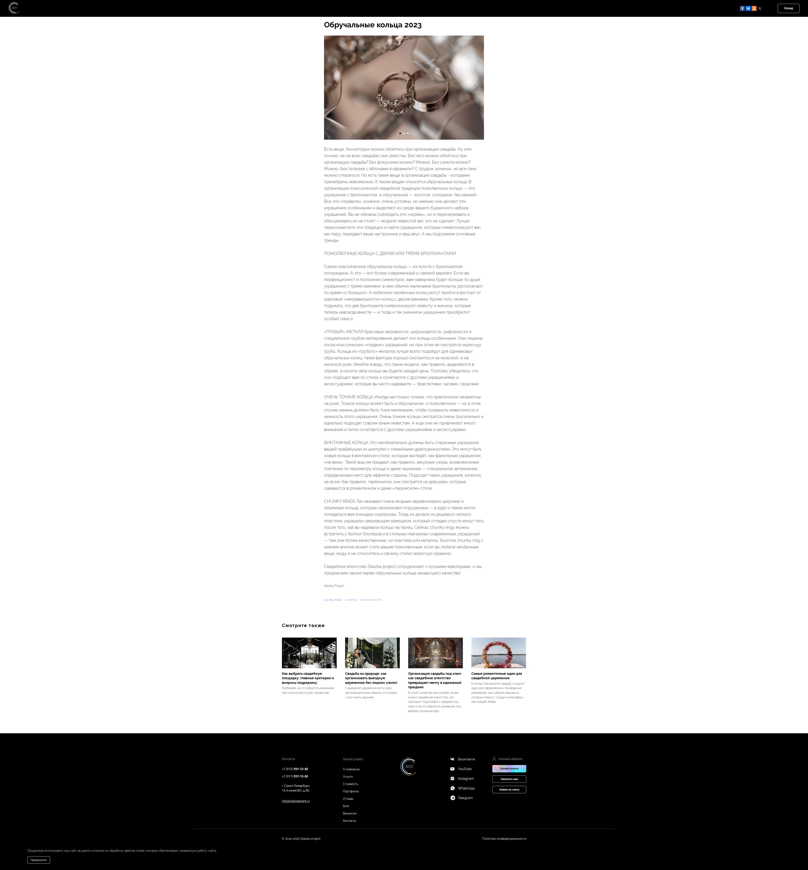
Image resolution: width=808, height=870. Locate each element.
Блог (346, 806)
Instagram (466, 779)
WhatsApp (466, 788)
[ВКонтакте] (748, 8)
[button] (509, 779)
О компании (351, 769)
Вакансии (349, 813)
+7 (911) (295, 776)
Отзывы (348, 798)
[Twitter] (760, 8)
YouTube (465, 769)
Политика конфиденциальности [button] (504, 838)
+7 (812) (295, 769)
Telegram (465, 798)
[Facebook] (742, 8)
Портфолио (351, 791)
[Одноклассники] (754, 8)
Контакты (349, 820)
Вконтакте (466, 759)
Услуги (348, 776)
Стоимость (350, 784)
